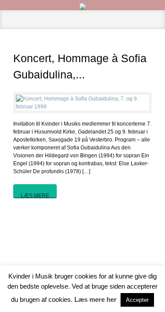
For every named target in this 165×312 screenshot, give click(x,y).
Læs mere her (95, 299)
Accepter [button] (137, 300)
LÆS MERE (35, 195)
